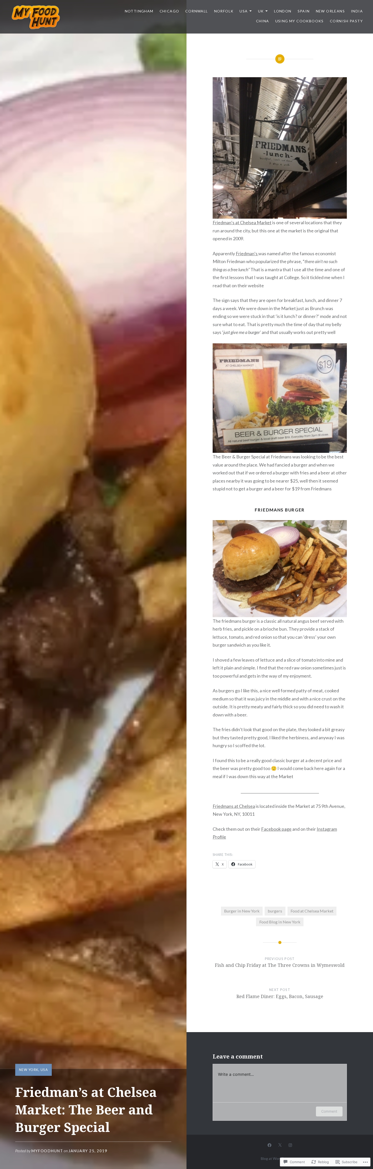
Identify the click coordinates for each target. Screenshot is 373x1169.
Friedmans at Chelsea (234, 806)
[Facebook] (269, 1144)
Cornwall (196, 11)
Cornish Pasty (346, 21)
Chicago (169, 11)
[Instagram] (290, 1144)
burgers (275, 910)
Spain (304, 11)
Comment (329, 1111)
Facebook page (276, 829)
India (357, 11)
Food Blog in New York (279, 921)
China (262, 21)
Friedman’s (247, 253)
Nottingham (139, 11)
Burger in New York (242, 910)
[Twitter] (279, 1144)
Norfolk (224, 11)
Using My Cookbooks (299, 21)
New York (28, 1070)
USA (244, 11)
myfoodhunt (47, 1150)
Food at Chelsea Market (312, 910)
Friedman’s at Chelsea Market (242, 222)
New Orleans (330, 11)
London (282, 11)
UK (261, 11)
